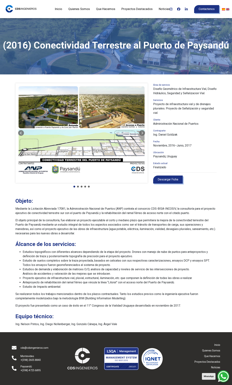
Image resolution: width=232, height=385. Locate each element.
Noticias (164, 9)
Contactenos (207, 9)
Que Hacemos (105, 9)
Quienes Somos (79, 9)
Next (142, 133)
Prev (21, 133)
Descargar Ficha (168, 179)
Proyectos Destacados (137, 9)
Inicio (58, 9)
